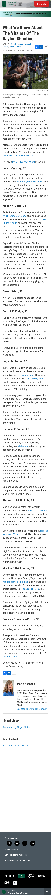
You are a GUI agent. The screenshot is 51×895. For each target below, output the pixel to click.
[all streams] (47, 891)
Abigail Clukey (11, 720)
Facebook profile (30, 589)
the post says (10, 656)
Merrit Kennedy (17, 44)
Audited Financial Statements (17, 861)
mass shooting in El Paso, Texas (19, 155)
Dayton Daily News (35, 378)
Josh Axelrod (15, 46)
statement (23, 446)
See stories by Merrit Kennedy (32, 708)
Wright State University (14, 215)
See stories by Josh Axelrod (16, 745)
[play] (4, 891)
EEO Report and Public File (16, 855)
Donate (42, 4)
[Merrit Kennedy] (8, 688)
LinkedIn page (27, 375)
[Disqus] (25, 796)
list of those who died (23, 161)
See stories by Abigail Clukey (17, 727)
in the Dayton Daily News (30, 181)
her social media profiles (15, 581)
